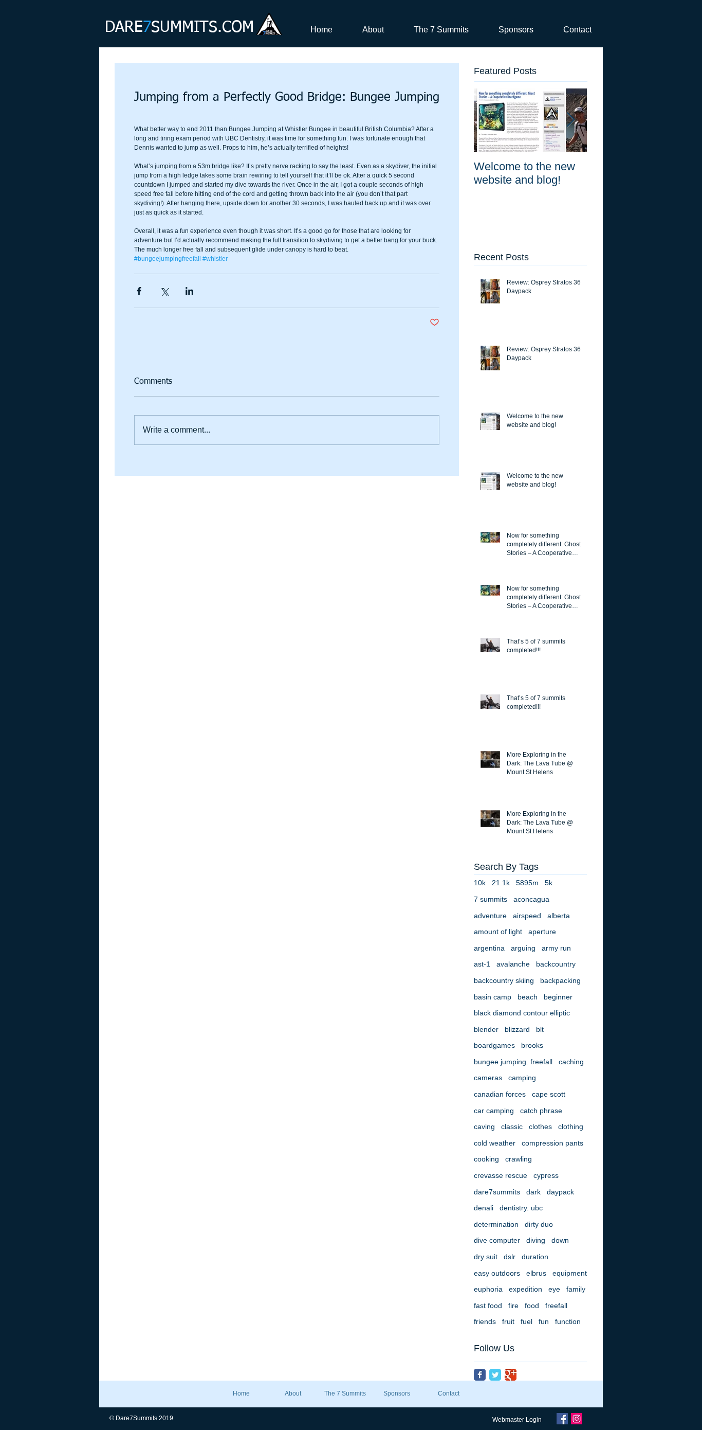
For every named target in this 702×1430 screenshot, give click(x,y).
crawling (518, 1159)
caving (484, 1126)
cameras (488, 1078)
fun (544, 1321)
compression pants (552, 1143)
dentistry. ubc (521, 1208)
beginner (558, 997)
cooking (486, 1159)
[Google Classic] (510, 1375)
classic (512, 1126)
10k (480, 883)
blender (486, 1029)
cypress (546, 1175)
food (532, 1305)
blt (540, 1029)
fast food (488, 1305)
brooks (532, 1045)
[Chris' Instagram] (576, 1418)
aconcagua (531, 899)
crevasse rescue (500, 1175)
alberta (558, 915)
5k (548, 883)
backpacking (560, 980)
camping (522, 1078)
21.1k (501, 883)
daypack (560, 1192)
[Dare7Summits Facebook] (562, 1418)
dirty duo (539, 1224)
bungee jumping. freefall (513, 1062)
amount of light (498, 931)
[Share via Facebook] (139, 291)
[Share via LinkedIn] (189, 291)
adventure (490, 915)
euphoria (488, 1289)
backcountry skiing (504, 980)
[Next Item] (570, 120)
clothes (540, 1126)
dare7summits (497, 1192)
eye (554, 1289)
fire (513, 1305)
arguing (523, 948)
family (575, 1289)
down (560, 1240)
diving (535, 1240)
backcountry (556, 964)
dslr (509, 1257)
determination (496, 1224)
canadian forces (500, 1094)
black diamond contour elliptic (522, 1013)
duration (535, 1257)
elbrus (536, 1273)
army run (556, 948)
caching (571, 1062)
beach (528, 997)
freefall (556, 1305)
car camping (494, 1110)
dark (533, 1192)
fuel (526, 1321)
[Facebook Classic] (480, 1375)
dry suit (485, 1257)
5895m (527, 883)
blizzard (517, 1029)
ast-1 (482, 964)
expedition (525, 1289)
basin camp (492, 997)
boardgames (494, 1045)
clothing (570, 1126)
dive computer (497, 1240)
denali (483, 1208)
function (568, 1321)
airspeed (527, 915)
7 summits (490, 899)
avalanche (513, 964)
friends (485, 1321)
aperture (542, 931)
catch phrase (541, 1110)
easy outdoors (497, 1273)
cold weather (494, 1143)
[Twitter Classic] (495, 1375)
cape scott (548, 1094)
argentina (489, 948)
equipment (569, 1273)
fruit (508, 1321)
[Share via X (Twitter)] (164, 291)
